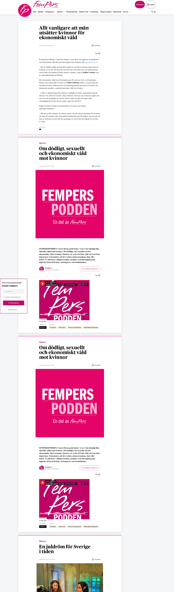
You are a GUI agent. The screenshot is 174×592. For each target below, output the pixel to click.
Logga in (152, 4)
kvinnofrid (62, 327)
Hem (34, 11)
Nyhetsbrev (117, 11)
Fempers (48, 268)
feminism (53, 327)
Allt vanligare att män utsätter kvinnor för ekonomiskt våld (64, 33)
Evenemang (94, 11)
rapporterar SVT (91, 62)
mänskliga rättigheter (91, 327)
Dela (96, 53)
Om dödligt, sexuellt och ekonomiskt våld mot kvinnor (62, 153)
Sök (155, 12)
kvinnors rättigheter (74, 327)
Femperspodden (71, 11)
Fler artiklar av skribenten (90, 269)
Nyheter (41, 11)
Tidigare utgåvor (106, 11)
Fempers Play (83, 11)
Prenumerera (140, 4)
